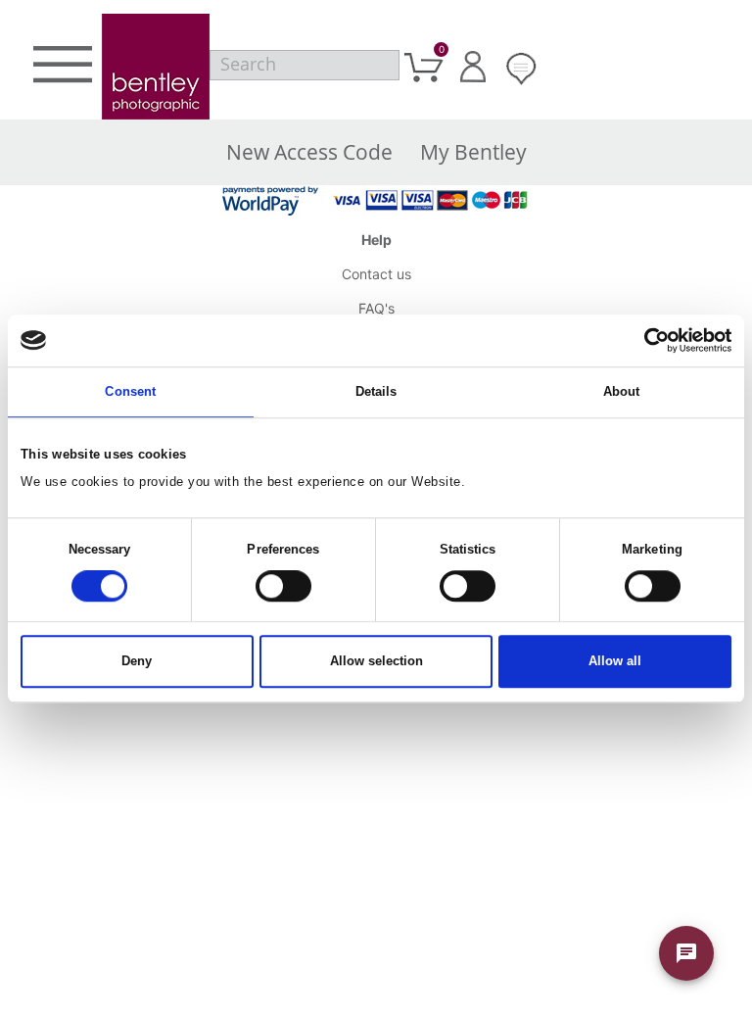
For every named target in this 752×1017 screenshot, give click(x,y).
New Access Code (309, 152)
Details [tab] (376, 391)
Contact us (376, 274)
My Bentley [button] (473, 152)
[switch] (283, 587)
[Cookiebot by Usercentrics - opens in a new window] (645, 340)
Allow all (614, 661)
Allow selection (376, 661)
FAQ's (376, 308)
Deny (136, 661)
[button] (63, 67)
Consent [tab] (130, 391)
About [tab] (621, 391)
